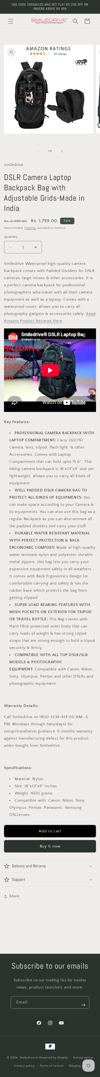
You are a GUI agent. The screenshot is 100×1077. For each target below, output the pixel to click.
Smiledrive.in (29, 1057)
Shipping (30, 228)
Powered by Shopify (53, 1057)
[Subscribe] (83, 1005)
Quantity (11, 237)
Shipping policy (80, 1065)
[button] (11, 21)
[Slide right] (62, 151)
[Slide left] (38, 151)
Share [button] (14, 896)
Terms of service (52, 1065)
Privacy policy (24, 1065)
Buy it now (50, 846)
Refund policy (83, 1057)
